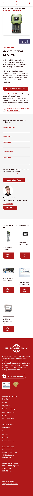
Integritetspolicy (8, 441)
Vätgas (4, 402)
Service (5, 415)
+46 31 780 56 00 (8, 482)
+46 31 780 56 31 (8, 204)
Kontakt (5, 438)
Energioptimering (8, 409)
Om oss (5, 431)
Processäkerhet (8, 419)
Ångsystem (6, 406)
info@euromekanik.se (10, 484)
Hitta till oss (6, 458)
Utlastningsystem (8, 412)
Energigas (5, 399)
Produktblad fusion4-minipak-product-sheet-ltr (18, 110)
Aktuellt (5, 434)
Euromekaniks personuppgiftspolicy (12, 174)
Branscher (6, 428)
